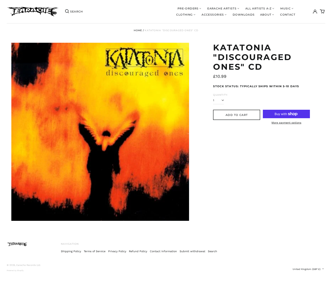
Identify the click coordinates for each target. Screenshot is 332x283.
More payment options (286, 122)
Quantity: (220, 94)
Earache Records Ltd (28, 265)
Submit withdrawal (192, 251)
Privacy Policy (117, 251)
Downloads (244, 14)
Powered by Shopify (15, 270)
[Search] (67, 11)
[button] (322, 11)
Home (138, 30)
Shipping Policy (71, 251)
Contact (287, 14)
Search (212, 251)
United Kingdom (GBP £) (307, 269)
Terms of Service (94, 251)
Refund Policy (138, 251)
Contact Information (163, 251)
